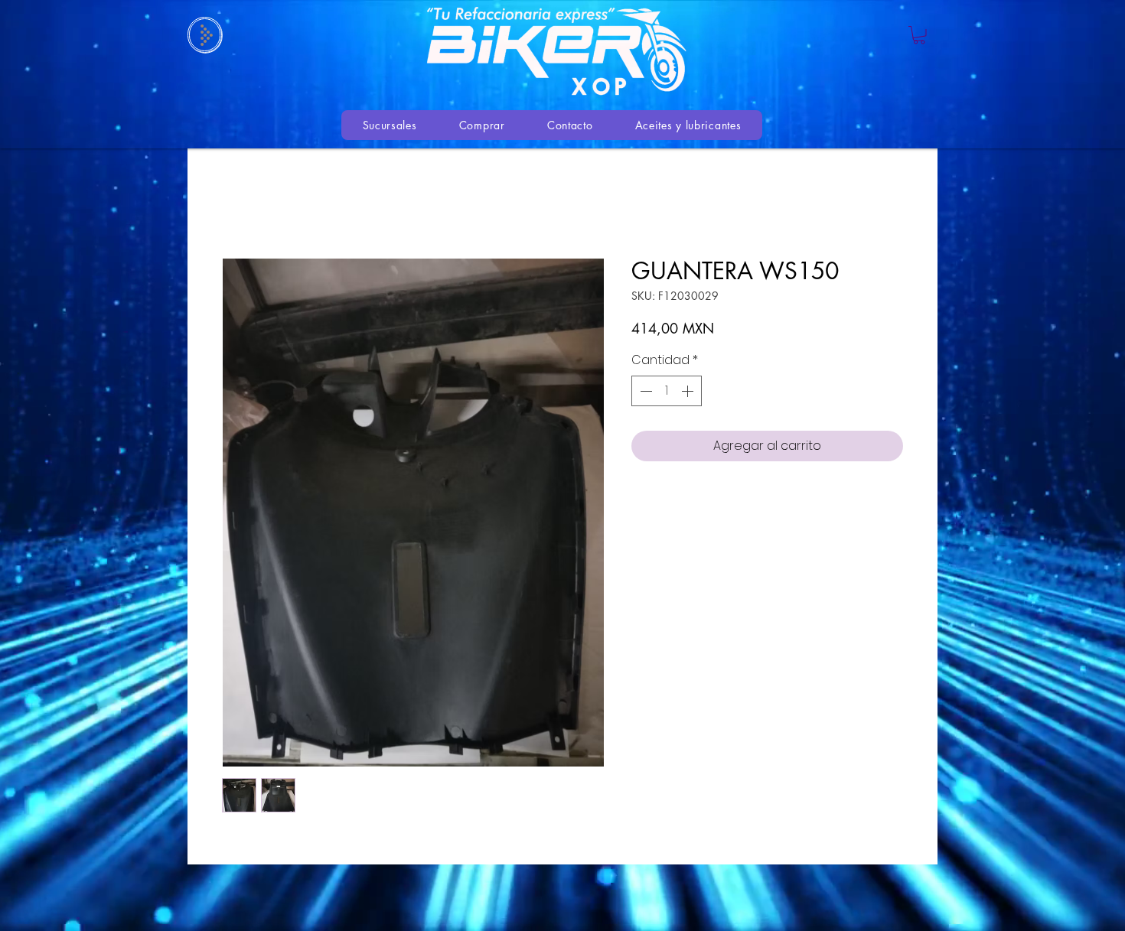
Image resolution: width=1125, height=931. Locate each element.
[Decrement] (644, 390)
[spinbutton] (666, 390)
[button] (919, 35)
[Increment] (688, 390)
